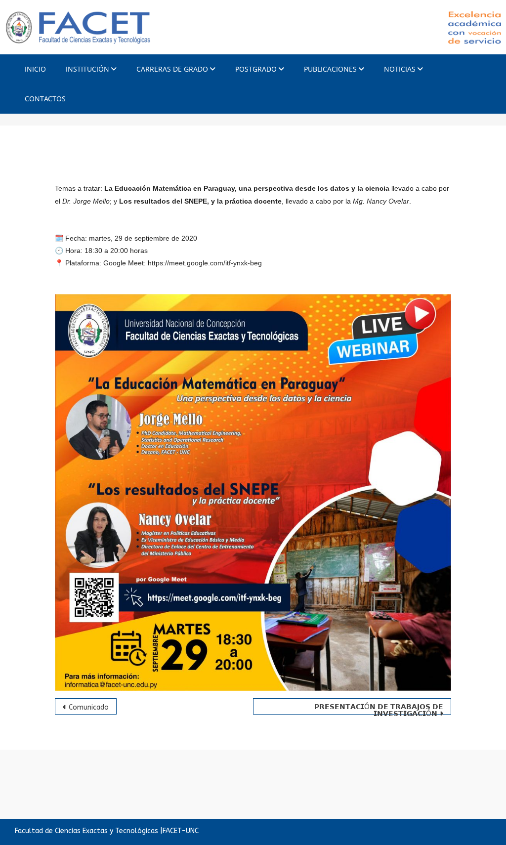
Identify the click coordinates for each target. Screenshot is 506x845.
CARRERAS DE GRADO (172, 69)
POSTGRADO (256, 69)
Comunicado (89, 707)
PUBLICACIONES (330, 69)
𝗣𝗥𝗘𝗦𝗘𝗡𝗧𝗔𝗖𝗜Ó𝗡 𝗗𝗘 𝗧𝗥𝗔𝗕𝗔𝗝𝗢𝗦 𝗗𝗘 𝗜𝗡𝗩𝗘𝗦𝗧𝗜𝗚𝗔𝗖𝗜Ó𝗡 (378, 709)
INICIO (35, 69)
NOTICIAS (400, 69)
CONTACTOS (45, 98)
